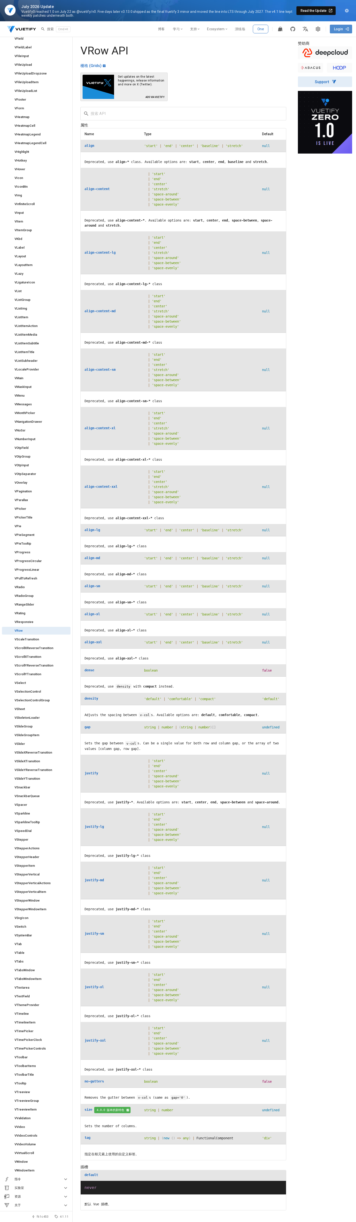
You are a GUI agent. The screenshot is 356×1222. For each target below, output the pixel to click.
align (89, 146)
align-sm (92, 586)
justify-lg (94, 827)
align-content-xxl (101, 487)
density (91, 698)
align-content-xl (100, 428)
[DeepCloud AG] (325, 52)
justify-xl (94, 987)
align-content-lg (100, 252)
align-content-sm (100, 369)
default (91, 1175)
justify (91, 773)
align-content (97, 189)
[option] (36, 1179)
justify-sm (94, 933)
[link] (36, 39)
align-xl (92, 614)
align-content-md (100, 311)
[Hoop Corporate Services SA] (339, 68)
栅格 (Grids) (90, 65)
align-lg (92, 530)
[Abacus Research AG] (310, 68)
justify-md (94, 880)
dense (89, 670)
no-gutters (94, 1081)
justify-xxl (95, 1040)
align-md (92, 558)
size (88, 1109)
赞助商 (304, 43)
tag (87, 1138)
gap (87, 727)
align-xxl (93, 642)
